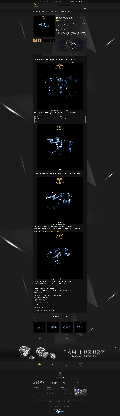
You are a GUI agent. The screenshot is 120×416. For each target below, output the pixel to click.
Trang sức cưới (37, 11)
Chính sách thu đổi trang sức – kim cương (53, 389)
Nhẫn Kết (72, 8)
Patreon (77, 403)
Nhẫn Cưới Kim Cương (44, 11)
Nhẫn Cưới (66, 8)
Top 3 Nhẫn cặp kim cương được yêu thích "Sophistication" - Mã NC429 (67, 337)
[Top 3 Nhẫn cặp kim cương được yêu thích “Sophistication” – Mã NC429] (44, 40)
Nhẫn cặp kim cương (37, 61)
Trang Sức (46, 8)
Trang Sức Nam (53, 8)
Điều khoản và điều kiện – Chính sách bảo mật (39, 391)
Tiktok (67, 403)
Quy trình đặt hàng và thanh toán (52, 392)
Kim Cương (40, 8)
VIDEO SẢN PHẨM (57, 54)
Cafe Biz (34, 395)
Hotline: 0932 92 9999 (54, 382)
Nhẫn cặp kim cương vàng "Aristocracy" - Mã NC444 (39, 337)
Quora (73, 403)
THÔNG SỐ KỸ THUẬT (47, 54)
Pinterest (52, 403)
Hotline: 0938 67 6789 (54, 383)
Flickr (54, 403)
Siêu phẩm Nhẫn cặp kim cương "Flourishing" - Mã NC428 (53, 337)
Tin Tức (81, 8)
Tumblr (62, 403)
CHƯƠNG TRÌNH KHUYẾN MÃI (67, 54)
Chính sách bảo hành (50, 390)
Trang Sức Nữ (60, 8)
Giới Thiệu (34, 389)
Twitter (46, 403)
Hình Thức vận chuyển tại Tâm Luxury (52, 393)
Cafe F (34, 398)
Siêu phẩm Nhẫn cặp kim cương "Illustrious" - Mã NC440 (80, 337)
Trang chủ (35, 8)
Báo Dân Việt (35, 394)
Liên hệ (76, 8)
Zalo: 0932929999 (68, 382)
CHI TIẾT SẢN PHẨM (38, 54)
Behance (65, 403)
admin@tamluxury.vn (82, 382)
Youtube (57, 403)
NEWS (34, 1)
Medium (59, 403)
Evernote (49, 403)
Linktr (75, 403)
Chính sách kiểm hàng (50, 394)
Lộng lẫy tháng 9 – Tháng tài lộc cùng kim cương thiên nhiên (47, 1)
